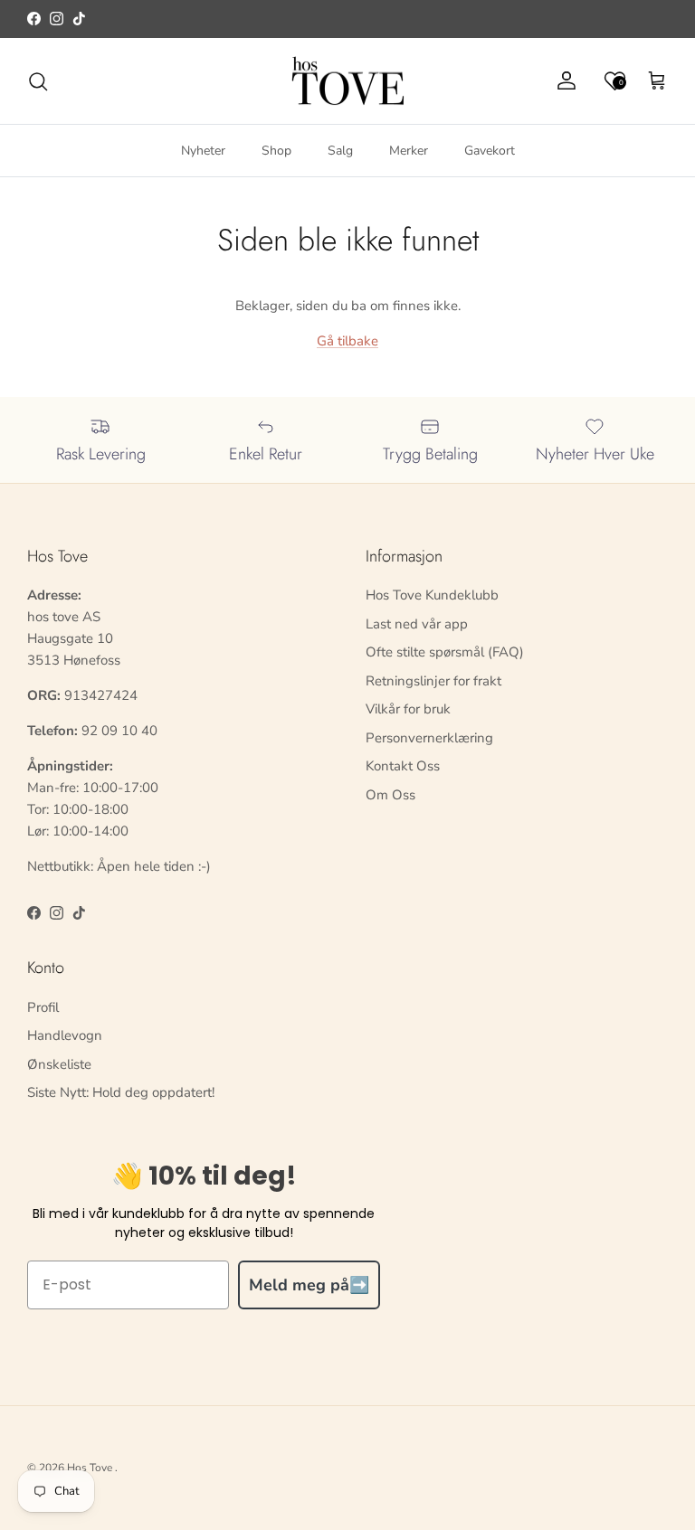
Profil (43, 1007)
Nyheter (203, 150)
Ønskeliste (59, 1064)
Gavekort (489, 150)
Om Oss (390, 795)
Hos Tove (89, 1467)
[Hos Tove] (348, 81)
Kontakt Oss (403, 766)
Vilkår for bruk (408, 709)
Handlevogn (64, 1035)
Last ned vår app (417, 624)
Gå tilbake (347, 341)
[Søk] (38, 81)
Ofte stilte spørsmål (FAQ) (445, 652)
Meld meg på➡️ (309, 1285)
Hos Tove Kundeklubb (432, 595)
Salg (340, 150)
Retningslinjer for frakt (433, 681)
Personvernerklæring (429, 738)
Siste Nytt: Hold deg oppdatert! (120, 1092)
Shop (276, 150)
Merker (408, 150)
